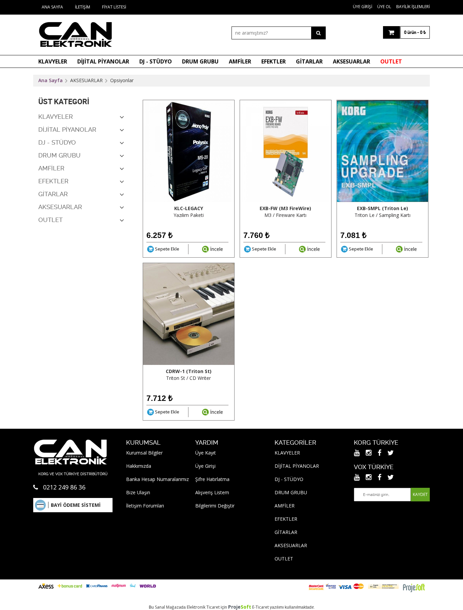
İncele (216, 249)
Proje (239, 607)
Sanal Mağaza (168, 607)
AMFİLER (240, 61)
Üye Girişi (362, 7)
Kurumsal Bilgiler (144, 452)
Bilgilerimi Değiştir (215, 505)
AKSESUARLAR (351, 61)
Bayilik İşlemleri (413, 7)
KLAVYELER (52, 61)
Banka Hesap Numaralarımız (157, 479)
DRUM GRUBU (200, 61)
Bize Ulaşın (138, 492)
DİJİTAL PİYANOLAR (103, 61)
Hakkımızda (138, 466)
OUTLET (391, 61)
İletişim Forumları (145, 505)
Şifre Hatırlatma (212, 479)
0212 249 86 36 (64, 487)
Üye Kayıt (205, 452)
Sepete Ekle (166, 249)
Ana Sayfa (52, 7)
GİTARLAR (309, 61)
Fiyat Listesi (114, 7)
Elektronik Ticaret (203, 607)
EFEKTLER (273, 61)
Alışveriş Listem (212, 492)
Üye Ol (384, 7)
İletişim (82, 7)
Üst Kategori (63, 101)
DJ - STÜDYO (155, 61)
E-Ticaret (260, 607)
